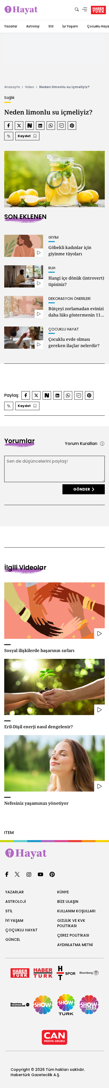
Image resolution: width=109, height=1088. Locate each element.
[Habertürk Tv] (43, 973)
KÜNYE (63, 892)
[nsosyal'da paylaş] (29, 125)
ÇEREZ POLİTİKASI (73, 935)
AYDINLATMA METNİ (75, 944)
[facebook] (6, 875)
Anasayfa (12, 87)
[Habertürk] (20, 973)
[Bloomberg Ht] (89, 973)
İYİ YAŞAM (14, 920)
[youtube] (40, 875)
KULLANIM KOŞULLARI (76, 911)
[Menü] (84, 10)
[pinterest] (52, 875)
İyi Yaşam (70, 26)
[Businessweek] (20, 1004)
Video (29, 87)
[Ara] (76, 10)
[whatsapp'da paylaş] (51, 125)
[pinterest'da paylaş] (72, 125)
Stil (50, 26)
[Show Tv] (43, 1004)
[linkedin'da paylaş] (40, 125)
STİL (8, 911)
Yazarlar (10, 26)
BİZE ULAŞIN (67, 901)
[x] (17, 875)
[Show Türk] (66, 1004)
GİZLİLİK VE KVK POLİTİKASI (71, 923)
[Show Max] (89, 1004)
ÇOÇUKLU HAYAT (21, 930)
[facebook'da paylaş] (8, 125)
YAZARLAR (14, 892)
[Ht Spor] (66, 973)
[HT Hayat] (54, 853)
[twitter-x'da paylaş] (19, 125)
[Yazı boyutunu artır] (8, 136)
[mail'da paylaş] (61, 125)
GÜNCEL (12, 939)
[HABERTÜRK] (98, 10)
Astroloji (32, 26)
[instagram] (28, 875)
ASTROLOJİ (15, 901)
